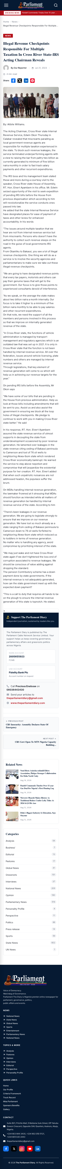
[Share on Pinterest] (32, 80)
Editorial (10, 854)
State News (12, 942)
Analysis (10, 840)
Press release (13, 929)
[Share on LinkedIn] (26, 80)
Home (6, 21)
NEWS (8, 36)
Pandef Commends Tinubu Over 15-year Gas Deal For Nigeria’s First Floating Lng (39, 13)
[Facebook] (6, 1148)
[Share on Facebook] (13, 80)
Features (10, 861)
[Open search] (56, 5)
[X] (14, 1148)
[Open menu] (6, 5)
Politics (9, 922)
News (14, 21)
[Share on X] (19, 80)
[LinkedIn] (38, 1148)
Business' (10, 847)
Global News (12, 868)
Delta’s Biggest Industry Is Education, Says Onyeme (38, 814)
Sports (9, 936)
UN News (11, 949)
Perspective (12, 915)
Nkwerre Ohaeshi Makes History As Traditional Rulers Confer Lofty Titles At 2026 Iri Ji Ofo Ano (37, 801)
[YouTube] (30, 1148)
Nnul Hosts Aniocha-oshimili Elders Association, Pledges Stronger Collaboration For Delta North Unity (38, 773)
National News (13, 888)
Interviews (11, 881)
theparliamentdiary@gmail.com (25, 698)
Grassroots (11, 874)
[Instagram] (22, 1148)
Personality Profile (15, 908)
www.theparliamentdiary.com (28, 702)
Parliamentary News (16, 902)
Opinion (10, 895)
